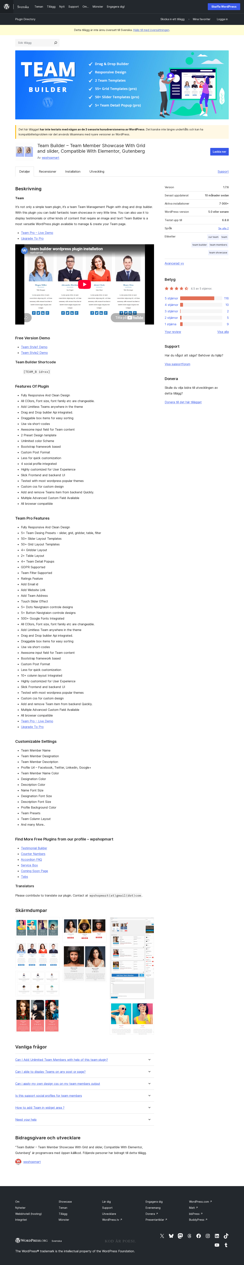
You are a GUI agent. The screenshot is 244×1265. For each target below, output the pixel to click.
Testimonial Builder (34, 848)
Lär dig (106, 1201)
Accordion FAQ (31, 859)
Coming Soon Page (34, 871)
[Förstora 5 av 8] (102, 922)
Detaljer (24, 171)
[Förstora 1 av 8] (54, 922)
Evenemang (153, 1207)
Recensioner (47, 171)
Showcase (65, 1201)
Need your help (26, 1119)
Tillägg (63, 1213)
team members (218, 244)
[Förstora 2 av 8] (54, 946)
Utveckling (96, 171)
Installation (72, 171)
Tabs (24, 877)
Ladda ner (219, 151)
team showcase (218, 252)
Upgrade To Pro (32, 238)
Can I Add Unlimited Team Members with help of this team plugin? (61, 1060)
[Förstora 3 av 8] (54, 976)
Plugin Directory (25, 19)
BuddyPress (198, 1219)
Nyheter (20, 1207)
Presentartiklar (156, 1219)
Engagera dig (154, 1201)
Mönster (64, 1219)
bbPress (196, 1213)
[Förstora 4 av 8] (54, 1004)
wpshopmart (50, 158)
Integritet (21, 1219)
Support (223, 171)
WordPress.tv (112, 1219)
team (224, 237)
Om (17, 1201)
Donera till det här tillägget (183, 402)
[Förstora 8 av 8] (149, 1007)
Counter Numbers (33, 854)
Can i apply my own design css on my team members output (57, 1084)
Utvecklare (109, 1213)
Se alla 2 (223, 228)
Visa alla (223, 332)
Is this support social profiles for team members (48, 1096)
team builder (200, 244)
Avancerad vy (174, 263)
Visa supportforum (177, 364)
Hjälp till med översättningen (151, 30)
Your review (173, 332)
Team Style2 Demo (34, 353)
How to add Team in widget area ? (39, 1107)
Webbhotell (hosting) (28, 1213)
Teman (63, 1207)
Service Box (29, 865)
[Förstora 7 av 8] (149, 922)
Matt (193, 1207)
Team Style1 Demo (34, 347)
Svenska (57, 1240)
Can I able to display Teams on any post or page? (50, 1072)
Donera (152, 1213)
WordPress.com (200, 1201)
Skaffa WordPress (224, 6)
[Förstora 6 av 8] (102, 950)
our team (213, 237)
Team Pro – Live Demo (37, 233)
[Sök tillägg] (55, 43)
